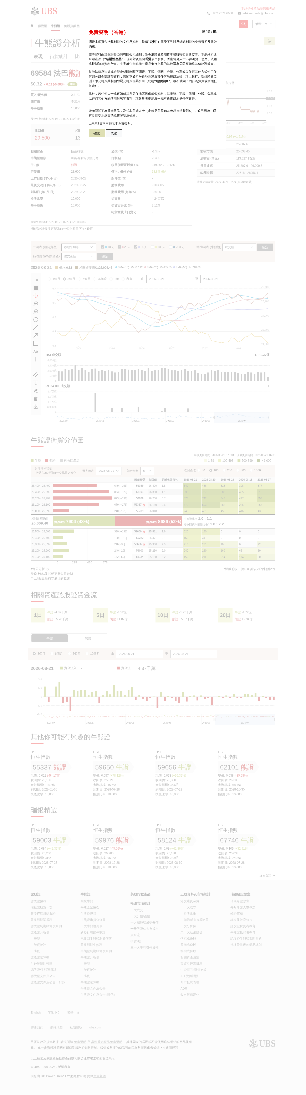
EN (215, 31)
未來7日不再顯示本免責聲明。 (112, 123)
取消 (114, 133)
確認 (96, 133)
